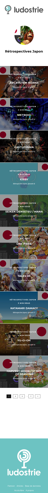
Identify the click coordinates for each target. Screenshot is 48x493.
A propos (30, 490)
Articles (20, 486)
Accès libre (19, 490)
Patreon (11, 486)
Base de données (33, 486)
